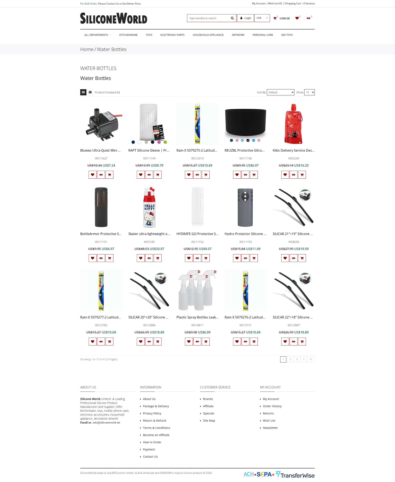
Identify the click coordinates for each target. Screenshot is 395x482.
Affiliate (208, 406)
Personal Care (263, 35)
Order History (272, 406)
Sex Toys (287, 35)
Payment (149, 449)
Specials (208, 413)
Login (247, 18)
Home (87, 49)
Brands (208, 399)
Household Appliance (208, 35)
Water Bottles (112, 49)
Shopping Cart (293, 3)
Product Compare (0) (107, 92)
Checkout (309, 3)
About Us (149, 399)
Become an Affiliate (156, 435)
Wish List (269, 420)
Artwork (238, 35)
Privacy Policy (152, 413)
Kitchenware (128, 35)
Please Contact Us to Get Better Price (119, 3)
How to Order (152, 442)
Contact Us (150, 457)
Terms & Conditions (156, 428)
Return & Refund (154, 420)
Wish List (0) (275, 3)
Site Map (209, 420)
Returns (268, 413)
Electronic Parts (172, 35)
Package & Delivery (156, 406)
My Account (258, 3)
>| (311, 359)
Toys (149, 35)
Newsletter (270, 428)
